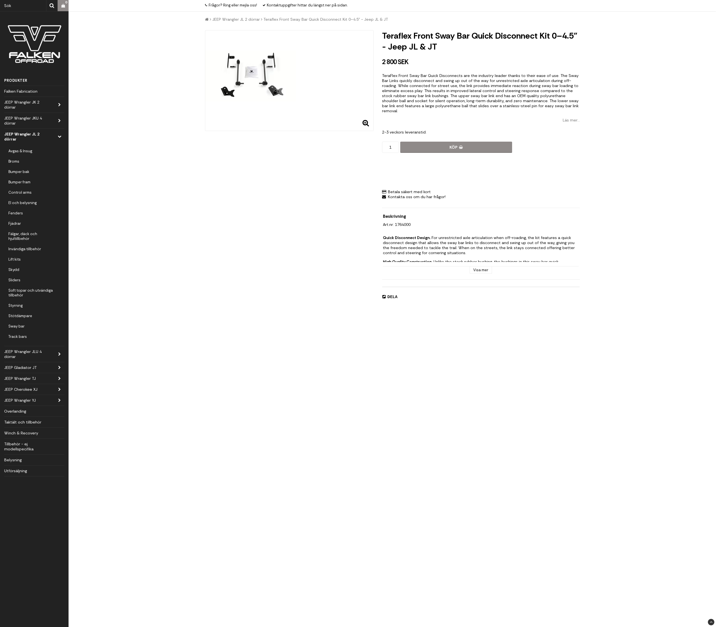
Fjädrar (14, 223)
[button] (63, 5)
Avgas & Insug (20, 151)
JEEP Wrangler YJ (20, 400)
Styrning (15, 305)
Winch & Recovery (21, 433)
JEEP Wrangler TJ (20, 378)
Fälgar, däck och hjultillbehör (22, 236)
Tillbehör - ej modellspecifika (19, 446)
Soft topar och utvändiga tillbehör (30, 293)
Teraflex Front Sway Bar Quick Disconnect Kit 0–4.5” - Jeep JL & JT (325, 19)
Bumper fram (19, 182)
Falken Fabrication (20, 91)
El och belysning (22, 202)
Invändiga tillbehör (24, 249)
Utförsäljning (15, 470)
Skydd (13, 269)
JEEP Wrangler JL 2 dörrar (21, 137)
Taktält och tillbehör (22, 422)
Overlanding (15, 411)
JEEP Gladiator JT (20, 367)
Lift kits (14, 259)
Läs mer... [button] (571, 120)
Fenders (15, 213)
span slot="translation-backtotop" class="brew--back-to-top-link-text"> (711, 622)
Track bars (17, 336)
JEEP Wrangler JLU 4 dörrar (23, 354)
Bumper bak (18, 171)
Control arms (20, 192)
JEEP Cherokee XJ (20, 389)
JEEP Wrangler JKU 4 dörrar (23, 121)
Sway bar (16, 326)
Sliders (14, 280)
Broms (13, 161)
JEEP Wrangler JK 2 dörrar (21, 105)
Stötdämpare (20, 316)
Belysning (13, 459)
